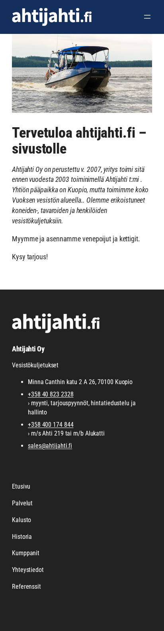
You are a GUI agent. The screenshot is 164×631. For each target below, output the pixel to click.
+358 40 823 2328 (50, 394)
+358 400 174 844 (50, 424)
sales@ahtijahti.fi (50, 446)
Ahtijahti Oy (28, 349)
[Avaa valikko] (147, 17)
